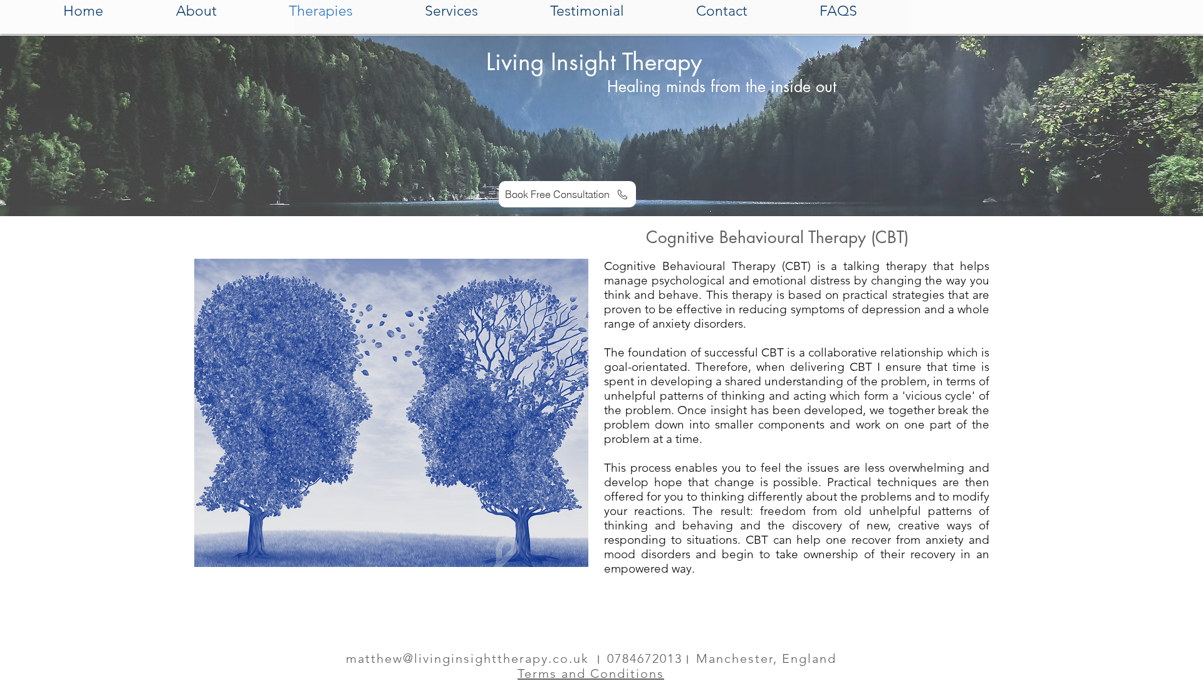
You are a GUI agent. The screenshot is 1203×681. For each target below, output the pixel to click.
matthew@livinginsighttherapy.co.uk (467, 658)
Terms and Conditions (591, 673)
